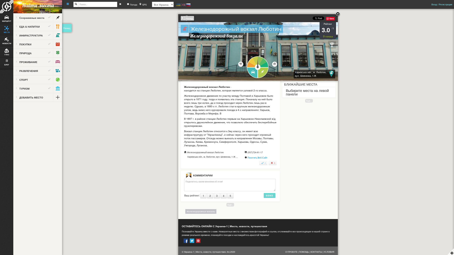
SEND (269, 195)
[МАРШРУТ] (252, 73)
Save (332, 18)
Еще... (309, 100)
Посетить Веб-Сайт (257, 157)
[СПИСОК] (263, 73)
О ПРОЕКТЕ (291, 251)
